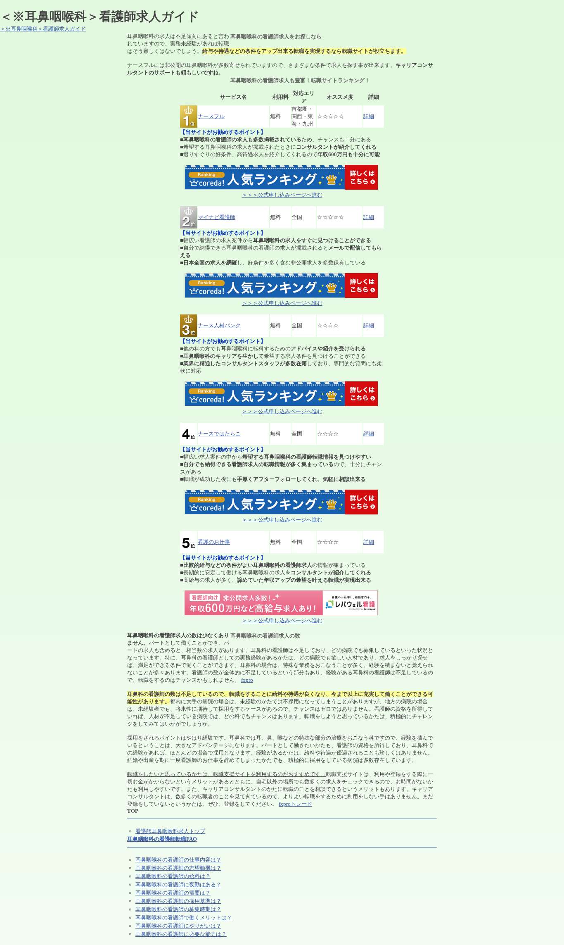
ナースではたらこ (219, 434)
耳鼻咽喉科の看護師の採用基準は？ (178, 901)
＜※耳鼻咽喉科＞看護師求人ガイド (43, 29)
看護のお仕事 (214, 542)
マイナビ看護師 (216, 217)
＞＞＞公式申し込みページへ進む (282, 195)
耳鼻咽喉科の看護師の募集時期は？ (178, 909)
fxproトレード (295, 804)
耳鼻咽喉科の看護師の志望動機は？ (178, 868)
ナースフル (211, 116)
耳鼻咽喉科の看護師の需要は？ (173, 893)
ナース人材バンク (219, 325)
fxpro (247, 680)
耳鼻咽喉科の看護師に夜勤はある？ (178, 884)
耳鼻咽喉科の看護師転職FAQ (162, 839)
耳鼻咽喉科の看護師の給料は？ (173, 876)
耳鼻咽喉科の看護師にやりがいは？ (178, 926)
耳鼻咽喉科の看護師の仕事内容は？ (178, 860)
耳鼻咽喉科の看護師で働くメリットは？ (183, 917)
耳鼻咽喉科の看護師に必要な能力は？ (181, 934)
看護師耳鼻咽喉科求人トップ (170, 831)
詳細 (368, 116)
